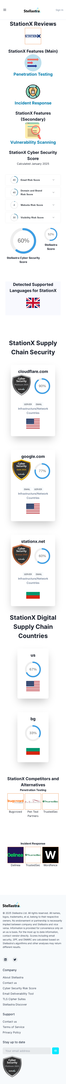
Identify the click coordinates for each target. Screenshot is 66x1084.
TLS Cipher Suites (14, 999)
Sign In (59, 9)
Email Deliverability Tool (18, 993)
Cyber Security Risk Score (19, 988)
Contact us (10, 982)
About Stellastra (13, 977)
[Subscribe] (55, 1050)
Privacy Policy (12, 1032)
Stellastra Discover (15, 1004)
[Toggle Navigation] (4, 9)
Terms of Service (13, 1027)
